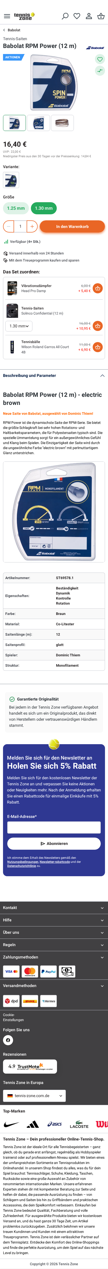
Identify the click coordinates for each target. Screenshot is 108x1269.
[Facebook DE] (8, 1040)
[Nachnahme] (67, 971)
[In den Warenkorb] (98, 288)
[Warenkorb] (101, 16)
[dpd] (11, 1001)
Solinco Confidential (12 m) (42, 313)
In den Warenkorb (72, 226)
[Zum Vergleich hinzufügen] (100, 71)
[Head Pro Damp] (12, 288)
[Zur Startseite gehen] (24, 16)
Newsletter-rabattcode (55, 862)
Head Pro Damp (33, 291)
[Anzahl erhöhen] (32, 226)
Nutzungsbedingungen (22, 862)
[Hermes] (48, 1001)
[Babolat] (95, 47)
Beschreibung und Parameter (29, 375)
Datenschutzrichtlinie (21, 866)
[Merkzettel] (77, 16)
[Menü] (7, 16)
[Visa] (11, 971)
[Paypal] (48, 971)
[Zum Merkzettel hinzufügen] (100, 59)
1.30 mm (44, 208)
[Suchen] (65, 16)
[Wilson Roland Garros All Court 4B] (12, 347)
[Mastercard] (30, 971)
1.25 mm (16, 208)
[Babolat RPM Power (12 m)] (11, 180)
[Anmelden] (89, 16)
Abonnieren (57, 843)
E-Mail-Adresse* (22, 816)
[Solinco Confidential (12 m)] (12, 310)
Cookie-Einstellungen (8, 1017)
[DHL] (30, 1001)
